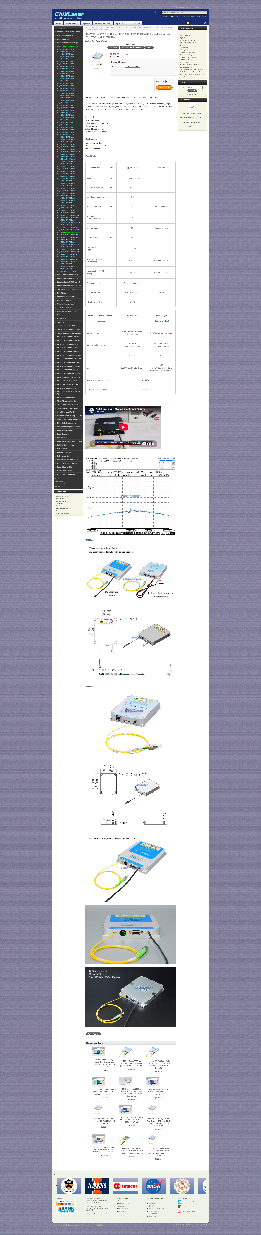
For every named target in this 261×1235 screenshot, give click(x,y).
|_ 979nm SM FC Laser (66, 134)
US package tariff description (189, 64)
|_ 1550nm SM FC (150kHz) (67, 225)
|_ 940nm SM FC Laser (66, 127)
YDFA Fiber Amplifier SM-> (67, 401)
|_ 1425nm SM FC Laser (66, 183)
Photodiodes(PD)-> (64, 452)
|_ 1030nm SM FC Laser (66, 144)
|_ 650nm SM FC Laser (66, 83)
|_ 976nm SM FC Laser (66, 132)
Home (58, 24)
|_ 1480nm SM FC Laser (66, 203)
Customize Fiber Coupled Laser (190, 57)
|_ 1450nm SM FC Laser (66, 191)
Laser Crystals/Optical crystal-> (69, 441)
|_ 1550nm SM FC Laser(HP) (68, 234)
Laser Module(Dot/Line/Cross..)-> (70, 32)
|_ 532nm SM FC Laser (66, 71)
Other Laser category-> (66, 474)
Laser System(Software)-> (67, 460)
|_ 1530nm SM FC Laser (66, 212)
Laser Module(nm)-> (65, 35)
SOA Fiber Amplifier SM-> (67, 412)
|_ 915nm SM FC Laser (66, 125)
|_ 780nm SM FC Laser (66, 105)
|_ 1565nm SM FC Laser (66, 242)
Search (184, 82)
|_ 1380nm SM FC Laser (66, 176)
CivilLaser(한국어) (200, 7)
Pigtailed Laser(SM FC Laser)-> (69, 282)
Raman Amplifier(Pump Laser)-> (69, 416)
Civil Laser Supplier (72, 1225)
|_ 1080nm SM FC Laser (66, 156)
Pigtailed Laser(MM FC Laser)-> (69, 278)
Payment (182, 38)
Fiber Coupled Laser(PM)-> (67, 275)
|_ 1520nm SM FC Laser (66, 210)
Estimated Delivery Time (188, 42)
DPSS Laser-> (62, 293)
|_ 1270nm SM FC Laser (66, 161)
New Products (72, 24)
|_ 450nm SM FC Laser (66, 56)
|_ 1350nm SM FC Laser (66, 171)
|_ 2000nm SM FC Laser (66, 269)
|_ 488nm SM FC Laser (66, 59)
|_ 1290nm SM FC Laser (66, 164)
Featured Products (103, 24)
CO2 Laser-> (62, 449)
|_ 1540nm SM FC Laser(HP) (68, 217)
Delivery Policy (184, 50)
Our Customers (185, 35)
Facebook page (187, 1207)
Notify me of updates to (192, 120)
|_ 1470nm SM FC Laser (66, 200)
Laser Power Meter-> (65, 430)
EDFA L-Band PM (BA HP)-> (68, 381)
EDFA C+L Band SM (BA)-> (67, 388)
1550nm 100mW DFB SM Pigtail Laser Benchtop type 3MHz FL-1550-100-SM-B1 (132, 1119)
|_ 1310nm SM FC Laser (66, 166)
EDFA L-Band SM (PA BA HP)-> (69, 377)
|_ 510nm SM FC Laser (66, 64)
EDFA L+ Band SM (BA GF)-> (68, 384)
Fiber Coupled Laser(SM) (100, 28)
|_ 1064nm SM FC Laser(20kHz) (69, 151)
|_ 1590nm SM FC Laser (66, 256)
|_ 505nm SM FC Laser (66, 61)
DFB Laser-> (62, 315)
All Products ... (60, 486)
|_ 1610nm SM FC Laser (66, 261)
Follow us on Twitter (188, 1202)
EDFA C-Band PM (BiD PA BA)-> (69, 374)
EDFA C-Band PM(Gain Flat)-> (68, 352)
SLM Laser (61, 322)
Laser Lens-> (62, 438)
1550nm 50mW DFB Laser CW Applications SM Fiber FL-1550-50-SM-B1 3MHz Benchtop (104, 1092)
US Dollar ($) (151, 12)
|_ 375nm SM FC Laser (66, 49)
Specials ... (58, 479)
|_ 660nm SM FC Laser (66, 90)
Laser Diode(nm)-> (64, 39)
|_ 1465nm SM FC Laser (66, 198)
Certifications (184, 47)
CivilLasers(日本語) (185, 7)
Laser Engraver (63, 434)
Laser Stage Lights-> (65, 467)
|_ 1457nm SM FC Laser (66, 195)
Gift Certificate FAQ (62, 508)
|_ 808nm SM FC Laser (66, 112)
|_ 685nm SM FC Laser (66, 95)
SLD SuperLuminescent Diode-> (69, 330)
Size (112, 66)
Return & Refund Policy (187, 52)
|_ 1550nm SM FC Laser (66, 220)
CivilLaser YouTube (188, 1211)
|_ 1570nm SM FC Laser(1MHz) (69, 249)
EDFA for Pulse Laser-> (66, 397)
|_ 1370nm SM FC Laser (66, 173)
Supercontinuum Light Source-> (69, 333)
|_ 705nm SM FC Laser (66, 100)
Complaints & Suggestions (188, 55)
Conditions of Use (61, 501)
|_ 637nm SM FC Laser (66, 78)
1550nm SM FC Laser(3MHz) (121, 28)
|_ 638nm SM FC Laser (66, 81)
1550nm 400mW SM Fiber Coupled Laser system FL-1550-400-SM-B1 (159, 1092)
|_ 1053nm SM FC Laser (66, 147)
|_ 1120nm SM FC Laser (66, 159)
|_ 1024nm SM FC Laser (66, 142)
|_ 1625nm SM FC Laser (66, 264)
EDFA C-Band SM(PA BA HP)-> (69, 337)
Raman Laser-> (63, 319)
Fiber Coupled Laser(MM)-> (67, 43)
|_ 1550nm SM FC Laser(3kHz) (69, 222)
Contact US (135, 24)
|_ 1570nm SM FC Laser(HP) (68, 254)
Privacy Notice (60, 498)
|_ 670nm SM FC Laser (66, 93)
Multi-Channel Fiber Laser (67, 311)
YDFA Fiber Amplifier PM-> (67, 405)
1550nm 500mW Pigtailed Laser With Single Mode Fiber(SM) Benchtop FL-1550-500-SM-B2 (104, 1149)
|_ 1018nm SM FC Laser (66, 139)
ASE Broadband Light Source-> (69, 326)
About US (183, 33)
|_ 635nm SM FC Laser (66, 76)
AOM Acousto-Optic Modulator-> (69, 419)
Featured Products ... (62, 484)
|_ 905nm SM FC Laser (66, 122)
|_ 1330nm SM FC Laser (66, 169)
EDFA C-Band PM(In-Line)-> (67, 370)
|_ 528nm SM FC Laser (66, 68)
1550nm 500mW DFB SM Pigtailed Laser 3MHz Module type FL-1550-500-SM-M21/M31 (132, 1063)
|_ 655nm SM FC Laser (66, 86)
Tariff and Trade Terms (187, 40)
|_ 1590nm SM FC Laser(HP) (68, 259)
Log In (172, 16)
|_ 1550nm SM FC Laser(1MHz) (69, 230)
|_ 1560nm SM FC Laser (66, 239)
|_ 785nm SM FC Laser (66, 108)
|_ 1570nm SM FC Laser (66, 247)
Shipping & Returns (62, 496)
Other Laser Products (65, 471)
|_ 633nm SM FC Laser (66, 73)
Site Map (58, 506)
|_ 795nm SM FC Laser (66, 110)
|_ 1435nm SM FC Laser (66, 188)
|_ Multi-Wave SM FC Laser (67, 271)
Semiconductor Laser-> (66, 297)
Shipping (151, 1206)
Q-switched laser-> (64, 300)
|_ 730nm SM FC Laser (66, 103)
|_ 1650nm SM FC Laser (66, 266)
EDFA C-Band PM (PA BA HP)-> (69, 363)
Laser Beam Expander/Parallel (69, 427)
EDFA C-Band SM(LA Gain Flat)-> (70, 359)
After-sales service (186, 67)
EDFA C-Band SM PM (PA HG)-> (69, 355)
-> (67, 46)
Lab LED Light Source (65, 445)
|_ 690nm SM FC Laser (66, 98)
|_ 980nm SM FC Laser (66, 137)
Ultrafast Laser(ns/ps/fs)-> (67, 304)
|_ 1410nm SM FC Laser (66, 181)
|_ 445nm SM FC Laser (66, 54)
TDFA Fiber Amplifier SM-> (67, 408)
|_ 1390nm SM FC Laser (66, 178)
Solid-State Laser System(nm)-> (69, 289)
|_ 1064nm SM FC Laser (66, 149)
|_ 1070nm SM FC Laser (66, 154)
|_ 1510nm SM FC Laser (66, 208)
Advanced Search (192, 94)
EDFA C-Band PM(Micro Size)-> (69, 366)
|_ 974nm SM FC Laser (66, 129)
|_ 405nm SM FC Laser (66, 51)
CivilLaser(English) (170, 7)
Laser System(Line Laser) (67, 463)
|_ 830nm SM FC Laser (66, 117)
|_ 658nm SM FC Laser (66, 88)
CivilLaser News (185, 59)
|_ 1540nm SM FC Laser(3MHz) (69, 215)
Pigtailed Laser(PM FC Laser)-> (69, 286)
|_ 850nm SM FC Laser (66, 120)
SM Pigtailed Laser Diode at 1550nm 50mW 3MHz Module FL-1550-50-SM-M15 (105, 1121)
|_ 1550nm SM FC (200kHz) (67, 227)
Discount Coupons (62, 511)
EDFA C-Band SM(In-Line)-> (67, 344)
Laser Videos (184, 62)
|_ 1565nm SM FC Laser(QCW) (69, 244)
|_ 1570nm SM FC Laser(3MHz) (69, 252)
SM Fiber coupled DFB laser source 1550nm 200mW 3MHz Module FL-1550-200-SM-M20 (131, 1151)
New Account (201, 16)
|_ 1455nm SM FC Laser (66, 193)
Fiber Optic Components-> (67, 423)
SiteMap (100, 1225)
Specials (86, 24)
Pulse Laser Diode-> (65, 456)
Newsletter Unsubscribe (64, 513)
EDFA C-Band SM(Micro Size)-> (69, 341)
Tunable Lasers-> (64, 308)
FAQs (181, 45)
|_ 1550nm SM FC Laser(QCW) (69, 237)
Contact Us (59, 503)
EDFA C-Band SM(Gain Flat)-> (68, 348)
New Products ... (60, 481)
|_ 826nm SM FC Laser (66, 115)
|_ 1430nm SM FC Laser (66, 186)
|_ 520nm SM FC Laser (66, 66)
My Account (121, 24)
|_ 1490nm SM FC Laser (66, 205)
